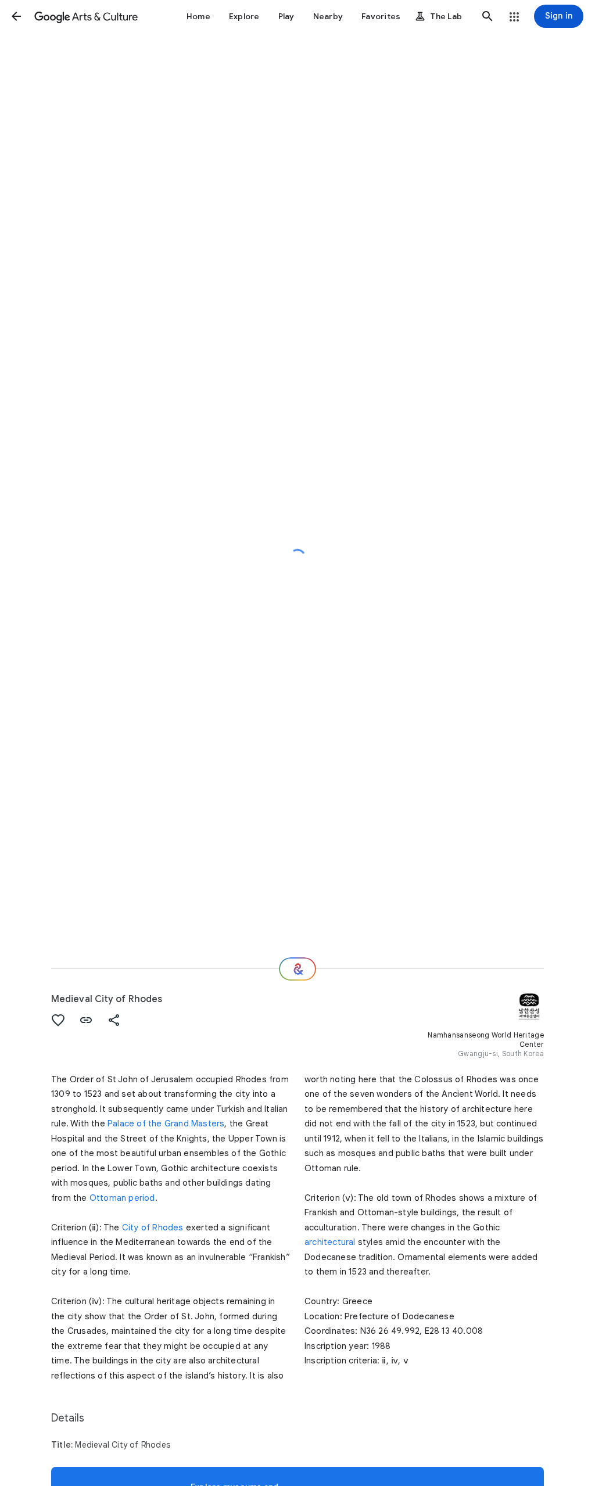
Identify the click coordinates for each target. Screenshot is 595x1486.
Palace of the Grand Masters (165, 1123)
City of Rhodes (153, 1227)
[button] (16, 16)
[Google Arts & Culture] (86, 16)
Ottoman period (122, 1198)
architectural (330, 1242)
